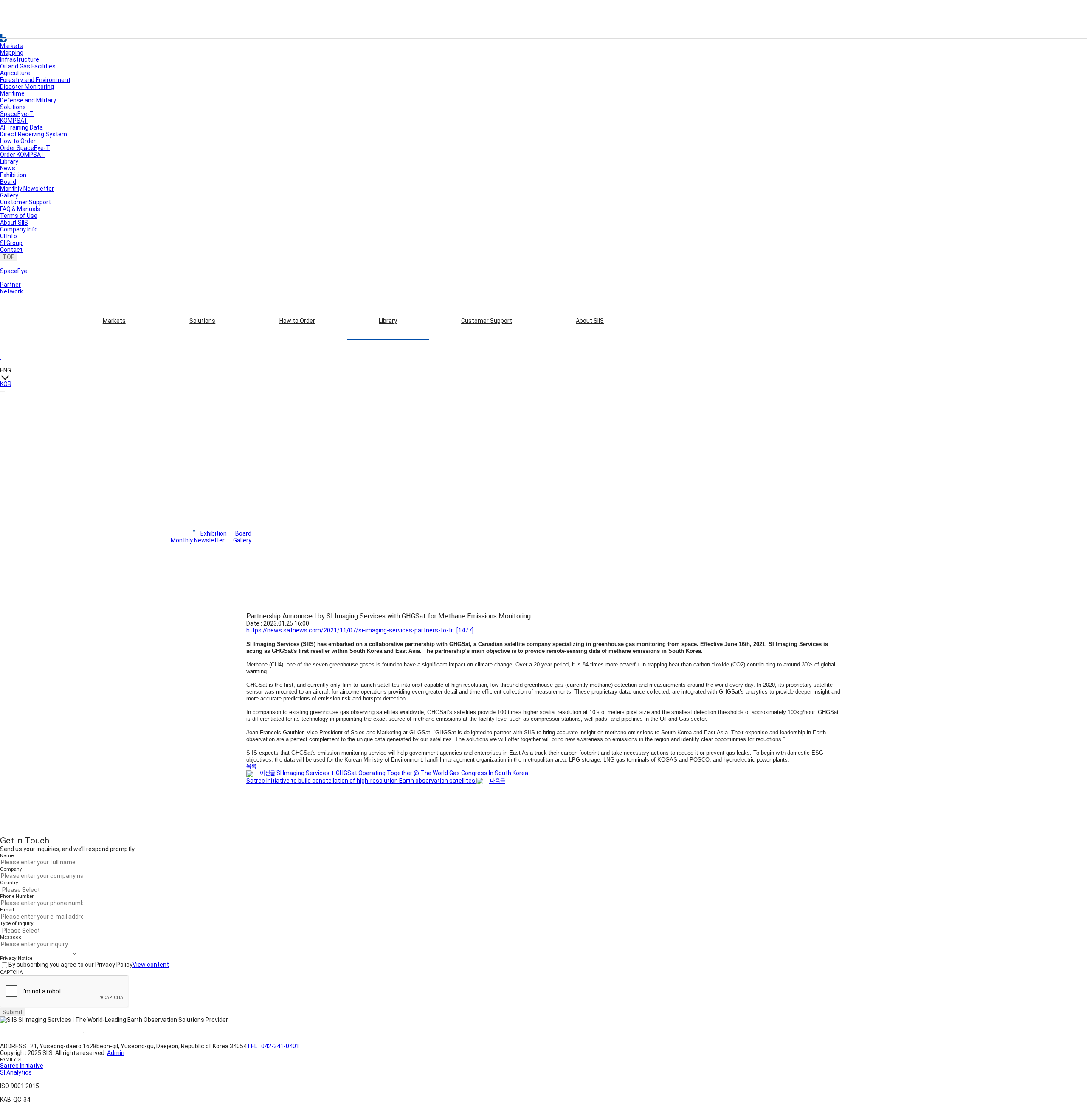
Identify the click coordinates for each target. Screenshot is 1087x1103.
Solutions (202, 320)
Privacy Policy (114, 1033)
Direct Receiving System (33, 134)
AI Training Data (21, 127)
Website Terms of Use (41, 1033)
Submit (13, 1012)
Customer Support (486, 320)
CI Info (8, 236)
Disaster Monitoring (27, 86)
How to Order (297, 320)
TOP (9, 257)
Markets (114, 320)
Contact (11, 249)
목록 (251, 766)
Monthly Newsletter (27, 188)
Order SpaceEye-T (25, 147)
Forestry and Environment (35, 79)
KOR (5, 384)
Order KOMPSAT (22, 154)
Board (8, 181)
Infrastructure (19, 59)
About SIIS (590, 320)
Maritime (12, 93)
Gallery (9, 195)
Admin (115, 1052)
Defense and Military (28, 100)
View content (150, 964)
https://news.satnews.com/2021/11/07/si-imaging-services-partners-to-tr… (359, 630)
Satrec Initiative (21, 1065)
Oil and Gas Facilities (28, 66)
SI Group (11, 243)
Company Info (19, 229)
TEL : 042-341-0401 (273, 1046)
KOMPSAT (14, 120)
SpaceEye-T (17, 113)
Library (388, 320)
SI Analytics (16, 1072)
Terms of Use (18, 215)
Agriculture (15, 73)
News (7, 168)
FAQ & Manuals (20, 209)
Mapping (11, 52)
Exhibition (13, 175)
